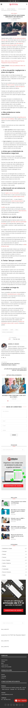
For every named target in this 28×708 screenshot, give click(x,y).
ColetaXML (3, 676)
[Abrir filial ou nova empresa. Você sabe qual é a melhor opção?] (5, 511)
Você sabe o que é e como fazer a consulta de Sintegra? (18, 527)
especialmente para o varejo (14, 294)
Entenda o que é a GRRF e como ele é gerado (17, 519)
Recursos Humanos (14, 572)
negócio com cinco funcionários (12, 193)
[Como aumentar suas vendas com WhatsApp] (5, 503)
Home (2, 8)
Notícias (14, 566)
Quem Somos (4, 660)
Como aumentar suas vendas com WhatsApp (18, 502)
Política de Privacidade (6, 666)
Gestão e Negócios (11, 8)
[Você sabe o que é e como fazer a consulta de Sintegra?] (5, 528)
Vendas (14, 575)
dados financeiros (22, 210)
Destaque (14, 551)
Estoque (14, 554)
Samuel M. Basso (16, 18)
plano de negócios (20, 86)
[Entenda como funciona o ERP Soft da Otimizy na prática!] (14, 386)
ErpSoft (3, 674)
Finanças (14, 557)
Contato (3, 661)
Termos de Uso (4, 665)
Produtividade (14, 569)
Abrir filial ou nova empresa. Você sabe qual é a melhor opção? (18, 511)
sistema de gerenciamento (17, 201)
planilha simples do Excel (18, 196)
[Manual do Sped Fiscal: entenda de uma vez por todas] (5, 536)
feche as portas (10, 84)
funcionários (5, 329)
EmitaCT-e (3, 678)
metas (16, 329)
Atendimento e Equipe (14, 548)
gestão (11, 329)
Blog (2, 663)
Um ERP (3, 207)
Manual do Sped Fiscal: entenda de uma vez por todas (17, 536)
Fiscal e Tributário (14, 560)
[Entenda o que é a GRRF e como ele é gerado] (5, 520)
